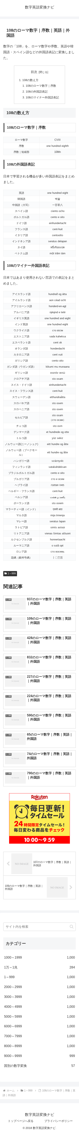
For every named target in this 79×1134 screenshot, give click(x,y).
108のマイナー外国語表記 (42, 97)
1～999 (12, 573)
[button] (71, 926)
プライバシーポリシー (58, 1121)
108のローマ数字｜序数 (41, 85)
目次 (34, 72)
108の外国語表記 (37, 91)
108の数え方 (30, 80)
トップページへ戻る (20, 1121)
